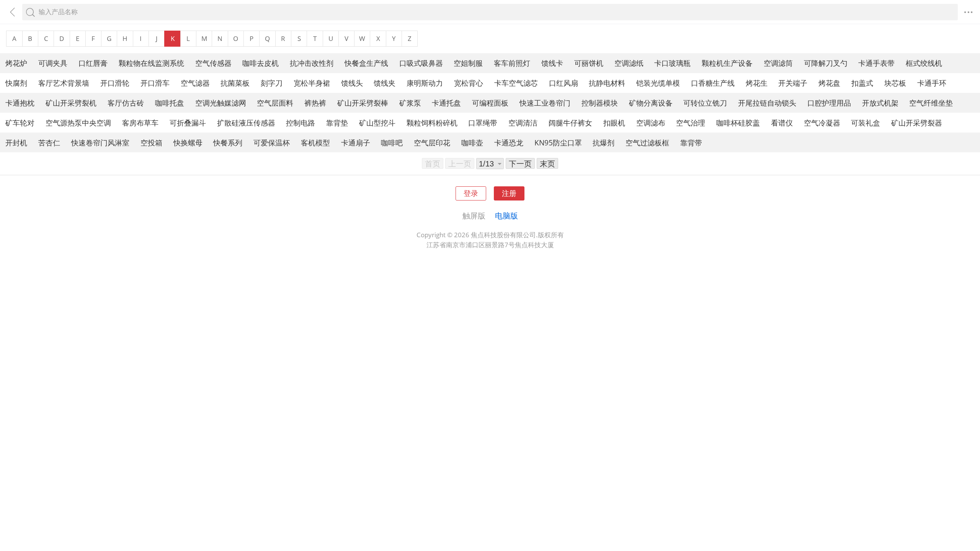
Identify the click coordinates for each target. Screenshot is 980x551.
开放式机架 (880, 103)
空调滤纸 (629, 63)
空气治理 (690, 122)
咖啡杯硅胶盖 (738, 122)
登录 (471, 193)
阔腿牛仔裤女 (570, 122)
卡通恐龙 (508, 142)
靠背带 (691, 142)
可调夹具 (52, 63)
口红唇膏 (93, 63)
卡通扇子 (355, 142)
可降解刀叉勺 (826, 63)
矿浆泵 (410, 103)
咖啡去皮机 (260, 63)
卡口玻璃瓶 (672, 63)
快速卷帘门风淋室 (100, 142)
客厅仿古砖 (126, 103)
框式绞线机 (924, 63)
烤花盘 (829, 83)
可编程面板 (490, 103)
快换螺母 (188, 142)
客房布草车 (140, 122)
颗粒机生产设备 (727, 63)
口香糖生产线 (713, 83)
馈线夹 (384, 83)
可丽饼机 (588, 63)
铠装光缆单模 (658, 83)
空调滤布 (650, 122)
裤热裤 (315, 103)
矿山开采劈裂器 (916, 122)
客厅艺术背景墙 (63, 83)
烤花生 (757, 83)
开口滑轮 (114, 83)
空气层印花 (432, 142)
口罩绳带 (482, 122)
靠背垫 (337, 122)
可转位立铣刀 (705, 103)
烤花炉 (16, 63)
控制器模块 (599, 103)
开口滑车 (155, 83)
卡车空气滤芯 (516, 83)
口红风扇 (563, 83)
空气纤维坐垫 (931, 103)
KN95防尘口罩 (558, 142)
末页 (547, 163)
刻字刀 (272, 83)
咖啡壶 (472, 142)
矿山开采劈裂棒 (362, 103)
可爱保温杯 (271, 142)
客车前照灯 (512, 63)
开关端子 (792, 83)
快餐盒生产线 (366, 63)
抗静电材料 (607, 83)
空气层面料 (275, 103)
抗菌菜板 (235, 83)
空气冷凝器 (822, 122)
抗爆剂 (603, 142)
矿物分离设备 (651, 103)
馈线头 (352, 83)
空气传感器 (213, 63)
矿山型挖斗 (377, 122)
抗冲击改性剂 (311, 63)
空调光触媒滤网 (220, 103)
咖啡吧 (392, 142)
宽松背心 (468, 83)
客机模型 (315, 142)
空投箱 (151, 142)
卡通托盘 (446, 103)
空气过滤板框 (647, 142)
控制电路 (300, 122)
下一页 (520, 163)
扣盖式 (862, 83)
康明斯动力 (425, 83)
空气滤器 (195, 83)
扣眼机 (614, 122)
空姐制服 (468, 63)
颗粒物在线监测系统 (151, 63)
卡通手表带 (876, 63)
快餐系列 (227, 142)
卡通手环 (931, 83)
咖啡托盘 (169, 103)
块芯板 (895, 83)
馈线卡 (552, 63)
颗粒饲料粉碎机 (432, 122)
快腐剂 (16, 83)
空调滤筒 (778, 63)
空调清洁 (522, 122)
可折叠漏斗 (188, 122)
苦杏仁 (49, 142)
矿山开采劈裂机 (71, 103)
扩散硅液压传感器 (246, 122)
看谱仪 (782, 122)
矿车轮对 (19, 122)
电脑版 (506, 215)
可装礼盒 (865, 122)
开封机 (16, 142)
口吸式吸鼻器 (421, 63)
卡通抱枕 (19, 103)
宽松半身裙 (312, 83)
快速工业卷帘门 (544, 103)
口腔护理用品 (829, 103)
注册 (509, 193)
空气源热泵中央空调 (78, 122)
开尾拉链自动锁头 (767, 103)
